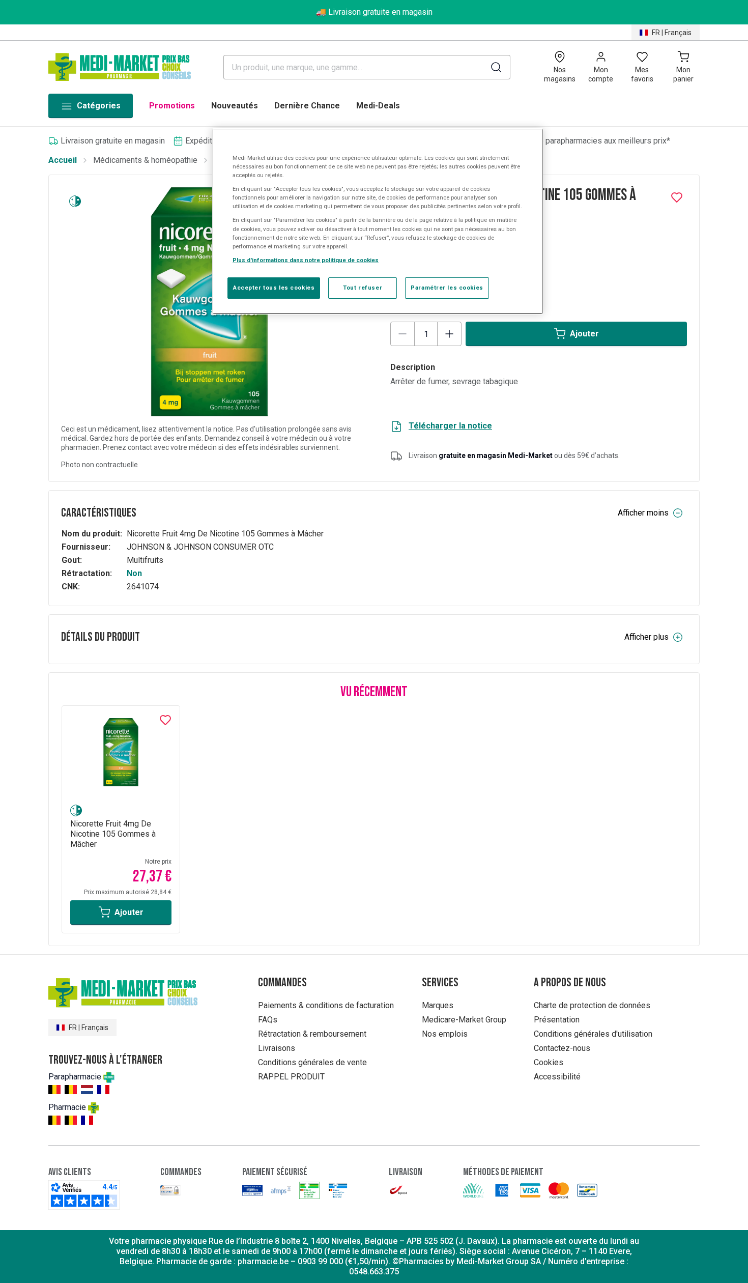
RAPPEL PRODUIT (291, 1076)
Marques (437, 1005)
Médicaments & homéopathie (145, 160)
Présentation (557, 1019)
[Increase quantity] (449, 334)
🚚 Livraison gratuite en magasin (374, 12)
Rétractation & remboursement (312, 1034)
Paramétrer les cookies (447, 287)
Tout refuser (362, 287)
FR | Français (672, 32)
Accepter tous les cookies (273, 287)
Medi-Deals (378, 105)
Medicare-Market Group (464, 1019)
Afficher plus (646, 637)
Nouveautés (234, 105)
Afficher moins (643, 513)
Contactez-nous (562, 1048)
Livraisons (276, 1048)
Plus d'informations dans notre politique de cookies (306, 260)
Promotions (172, 105)
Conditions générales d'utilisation (593, 1034)
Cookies (548, 1062)
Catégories (99, 105)
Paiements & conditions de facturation (326, 1005)
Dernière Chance (307, 105)
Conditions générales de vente (312, 1062)
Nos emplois (445, 1034)
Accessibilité (557, 1076)
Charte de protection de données (592, 1005)
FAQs (267, 1019)
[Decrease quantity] (402, 334)
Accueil (62, 160)
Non (134, 573)
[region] (377, 221)
